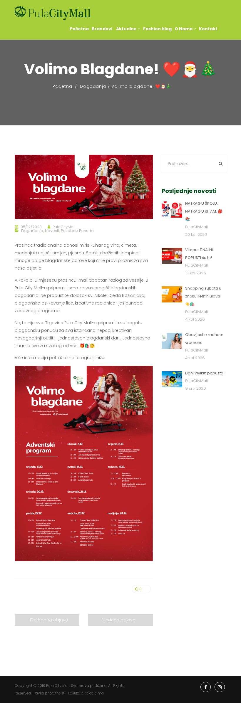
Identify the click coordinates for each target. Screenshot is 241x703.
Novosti (52, 230)
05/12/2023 (31, 227)
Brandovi (102, 29)
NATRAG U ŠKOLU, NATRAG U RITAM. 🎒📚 (203, 211)
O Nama (184, 29)
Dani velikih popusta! (205, 373)
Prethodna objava (49, 620)
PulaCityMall (64, 227)
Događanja (93, 86)
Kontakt (208, 29)
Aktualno (126, 29)
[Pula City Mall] (53, 13)
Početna (79, 29)
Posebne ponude (77, 230)
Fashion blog (157, 29)
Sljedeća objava (118, 620)
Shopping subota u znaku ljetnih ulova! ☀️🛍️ (203, 296)
